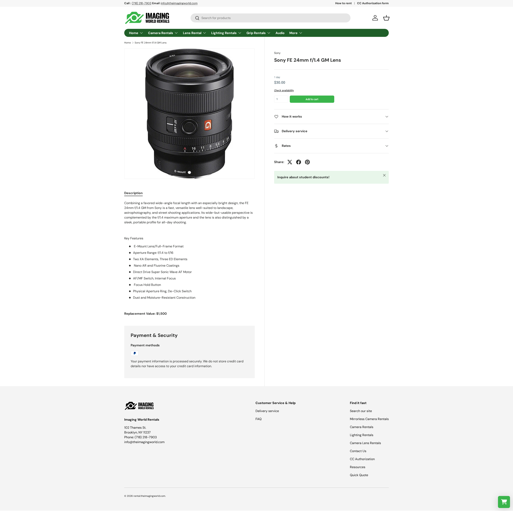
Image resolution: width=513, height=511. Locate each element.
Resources (357, 467)
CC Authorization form (373, 3)
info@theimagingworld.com (179, 3)
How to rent (343, 3)
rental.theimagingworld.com (149, 496)
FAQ (258, 419)
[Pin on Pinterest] (307, 162)
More (293, 33)
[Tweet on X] (289, 162)
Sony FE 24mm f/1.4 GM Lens (151, 42)
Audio (280, 33)
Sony (277, 53)
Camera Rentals (160, 33)
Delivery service (267, 411)
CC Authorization (362, 459)
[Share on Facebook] (298, 162)
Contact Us (358, 451)
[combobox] (271, 17)
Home (133, 33)
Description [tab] (133, 193)
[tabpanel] (189, 258)
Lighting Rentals (224, 33)
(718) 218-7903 (141, 3)
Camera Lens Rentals (365, 443)
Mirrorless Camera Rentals (369, 419)
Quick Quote (359, 475)
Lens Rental (192, 33)
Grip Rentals (256, 33)
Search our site (361, 411)
